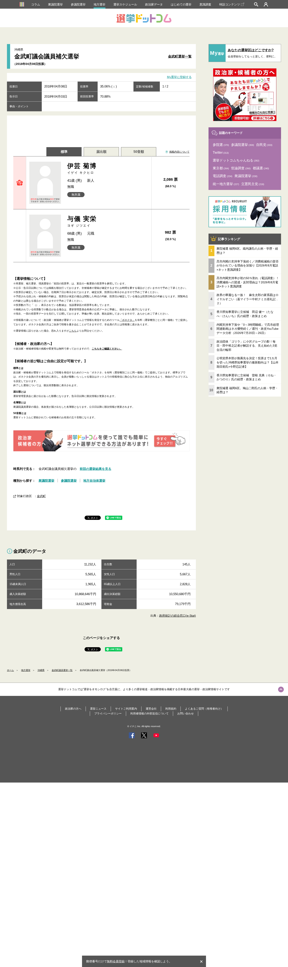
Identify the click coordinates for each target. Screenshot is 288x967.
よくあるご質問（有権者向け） (204, 708)
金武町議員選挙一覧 (62, 670)
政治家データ (154, 4)
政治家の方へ (73, 708)
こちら (73, 330)
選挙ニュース (98, 708)
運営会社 (151, 708)
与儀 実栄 (82, 221)
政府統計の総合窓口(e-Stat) (177, 615)
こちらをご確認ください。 (107, 348)
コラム (35, 4)
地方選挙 (99, 4)
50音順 (138, 151)
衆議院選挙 (55, 4)
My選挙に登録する (179, 77)
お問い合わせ (185, 713)
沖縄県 (41, 670)
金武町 (41, 496)
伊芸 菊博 (82, 168)
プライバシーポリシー (108, 713)
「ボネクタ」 (127, 320)
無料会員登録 (116, 961)
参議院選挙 (78, 4)
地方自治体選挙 (94, 480)
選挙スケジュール (125, 4)
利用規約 (170, 708)
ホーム (10, 670)
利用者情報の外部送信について (149, 713)
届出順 (101, 151)
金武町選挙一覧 (180, 56)
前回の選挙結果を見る (95, 469)
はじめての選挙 (181, 4)
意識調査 (205, 4)
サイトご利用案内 (126, 708)
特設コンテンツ (229, 4)
